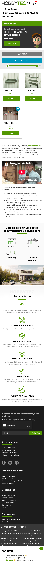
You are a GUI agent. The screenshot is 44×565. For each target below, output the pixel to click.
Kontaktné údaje (8, 503)
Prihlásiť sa (36, 433)
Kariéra (4, 507)
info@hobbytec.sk (8, 478)
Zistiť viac (11, 44)
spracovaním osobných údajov (25, 420)
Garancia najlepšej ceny (11, 519)
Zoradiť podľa (20, 54)
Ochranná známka (8, 495)
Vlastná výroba (7, 498)
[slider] (7, 66)
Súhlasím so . (20, 420)
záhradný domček (34, 146)
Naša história (6, 505)
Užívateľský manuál (9, 522)
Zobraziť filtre (21, 60)
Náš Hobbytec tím (9, 500)
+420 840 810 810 (8, 448)
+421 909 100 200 (8, 476)
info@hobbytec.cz (9, 450)
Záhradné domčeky (12, 9)
